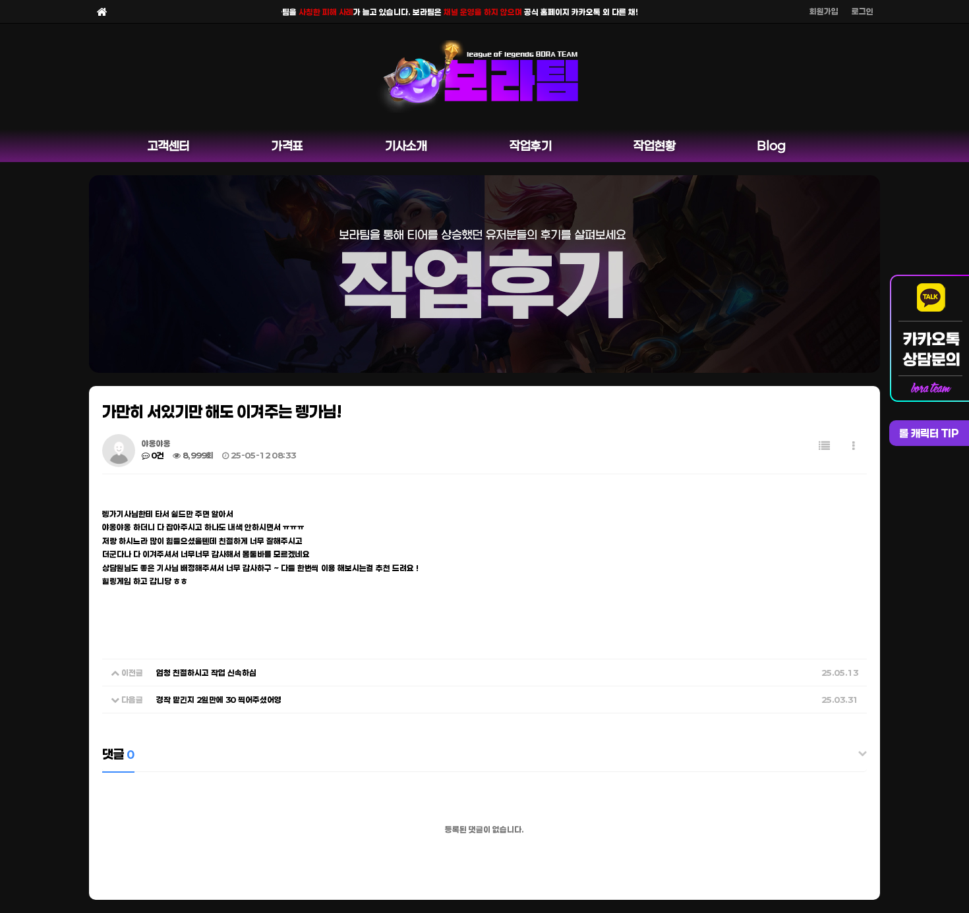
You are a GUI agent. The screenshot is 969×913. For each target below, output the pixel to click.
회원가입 (823, 11)
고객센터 (169, 145)
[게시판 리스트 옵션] (854, 445)
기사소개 (406, 145)
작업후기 (531, 145)
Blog (771, 145)
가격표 (287, 145)
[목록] (824, 445)
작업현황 (654, 145)
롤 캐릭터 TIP (929, 433)
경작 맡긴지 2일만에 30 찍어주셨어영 (218, 699)
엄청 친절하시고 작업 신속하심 (206, 672)
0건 (157, 455)
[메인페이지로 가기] (102, 11)
